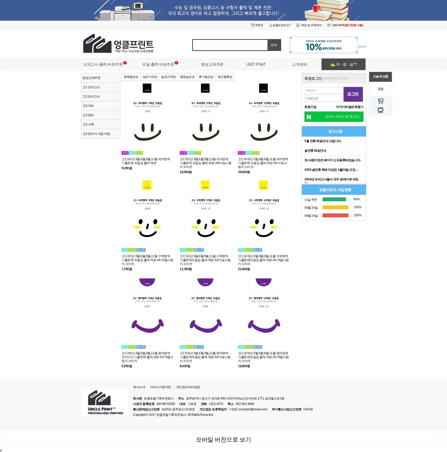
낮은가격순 (150, 76)
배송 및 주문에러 (311, 25)
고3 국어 (88, 105)
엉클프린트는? (281, 25)
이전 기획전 (360, 47)
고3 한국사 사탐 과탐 (96, 133)
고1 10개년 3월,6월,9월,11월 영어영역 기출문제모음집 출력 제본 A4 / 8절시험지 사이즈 (263, 356)
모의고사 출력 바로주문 (103, 64)
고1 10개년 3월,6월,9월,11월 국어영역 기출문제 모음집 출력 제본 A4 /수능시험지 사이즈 (263, 162)
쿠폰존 (259, 25)
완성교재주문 (212, 64)
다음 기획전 (364, 47)
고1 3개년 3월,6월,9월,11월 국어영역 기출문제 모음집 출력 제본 (146, 161)
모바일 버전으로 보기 (223, 439)
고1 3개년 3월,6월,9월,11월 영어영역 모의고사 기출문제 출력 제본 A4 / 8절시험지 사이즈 (147, 356)
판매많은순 (131, 76)
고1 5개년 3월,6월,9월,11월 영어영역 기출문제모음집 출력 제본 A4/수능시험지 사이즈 (205, 356)
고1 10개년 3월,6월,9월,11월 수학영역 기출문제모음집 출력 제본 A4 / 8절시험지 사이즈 (263, 259)
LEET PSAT (256, 64)
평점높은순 (187, 76)
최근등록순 (225, 76)
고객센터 (299, 64)
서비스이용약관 (160, 387)
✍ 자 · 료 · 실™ (343, 64)
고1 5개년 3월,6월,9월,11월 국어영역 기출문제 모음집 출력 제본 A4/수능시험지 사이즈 (205, 162)
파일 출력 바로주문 (158, 64)
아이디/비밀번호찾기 (349, 106)
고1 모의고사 (91, 87)
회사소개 (139, 387)
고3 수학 (88, 124)
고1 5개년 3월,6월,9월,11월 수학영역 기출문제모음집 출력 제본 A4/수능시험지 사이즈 (205, 259)
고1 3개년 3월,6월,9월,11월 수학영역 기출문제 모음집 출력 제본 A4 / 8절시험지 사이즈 (147, 259)
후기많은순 (206, 76)
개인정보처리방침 (188, 387)
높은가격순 (168, 76)
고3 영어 (88, 115)
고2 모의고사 (91, 96)
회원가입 (310, 106)
